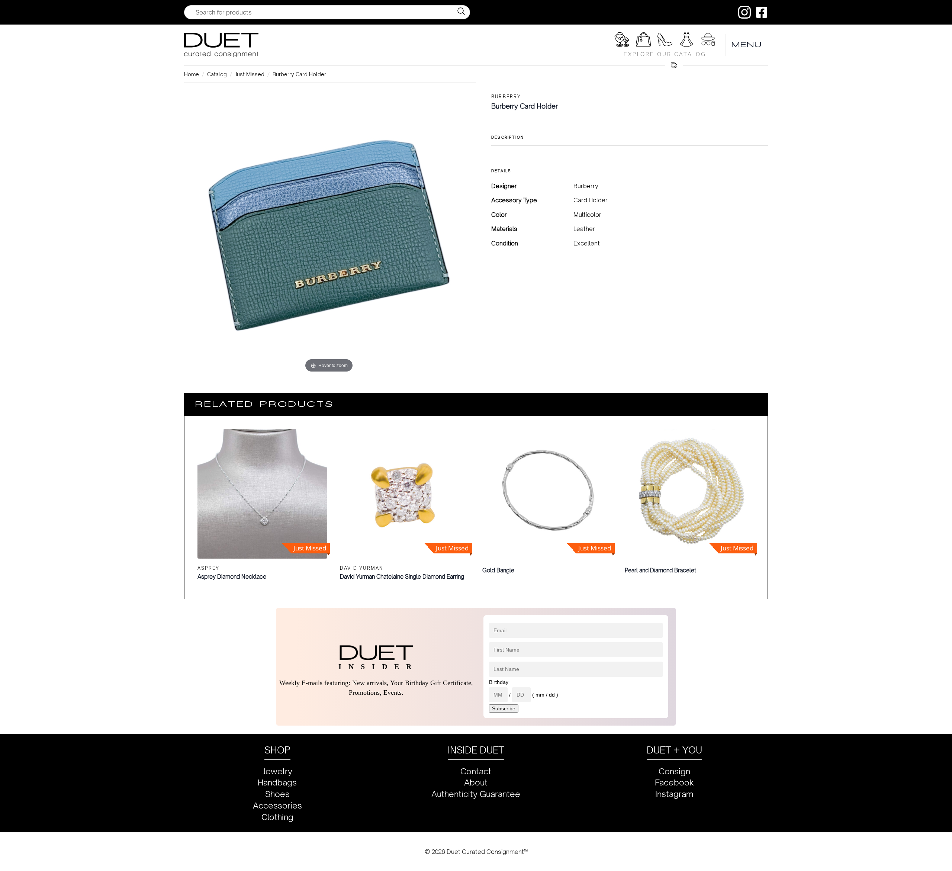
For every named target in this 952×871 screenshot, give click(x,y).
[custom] (744, 12)
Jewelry (277, 771)
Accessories (277, 805)
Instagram (674, 794)
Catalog (217, 74)
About (476, 782)
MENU (746, 45)
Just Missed (249, 74)
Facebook (674, 782)
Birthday (498, 682)
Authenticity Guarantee (475, 794)
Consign (674, 771)
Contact (475, 771)
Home (191, 74)
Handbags (277, 782)
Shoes (277, 794)
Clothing (277, 817)
